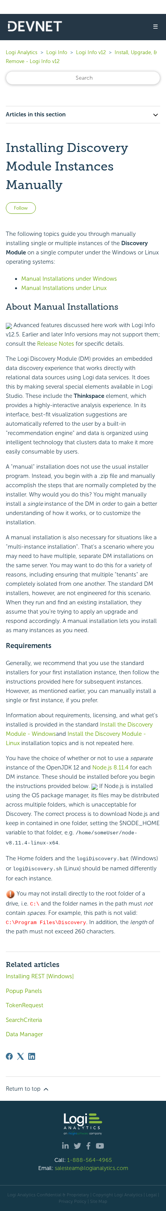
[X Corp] (20, 1056)
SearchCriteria (24, 1020)
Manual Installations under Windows (69, 278)
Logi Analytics (21, 52)
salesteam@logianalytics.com (91, 1168)
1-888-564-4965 (89, 1159)
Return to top (24, 1088)
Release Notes (55, 343)
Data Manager (24, 1034)
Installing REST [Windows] (40, 976)
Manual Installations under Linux (64, 288)
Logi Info (56, 52)
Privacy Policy (72, 1201)
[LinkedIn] (31, 1056)
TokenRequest (24, 1005)
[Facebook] (9, 1056)
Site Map (98, 1201)
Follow (21, 208)
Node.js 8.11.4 (110, 767)
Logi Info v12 (91, 52)
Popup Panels (24, 991)
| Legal (150, 1194)
